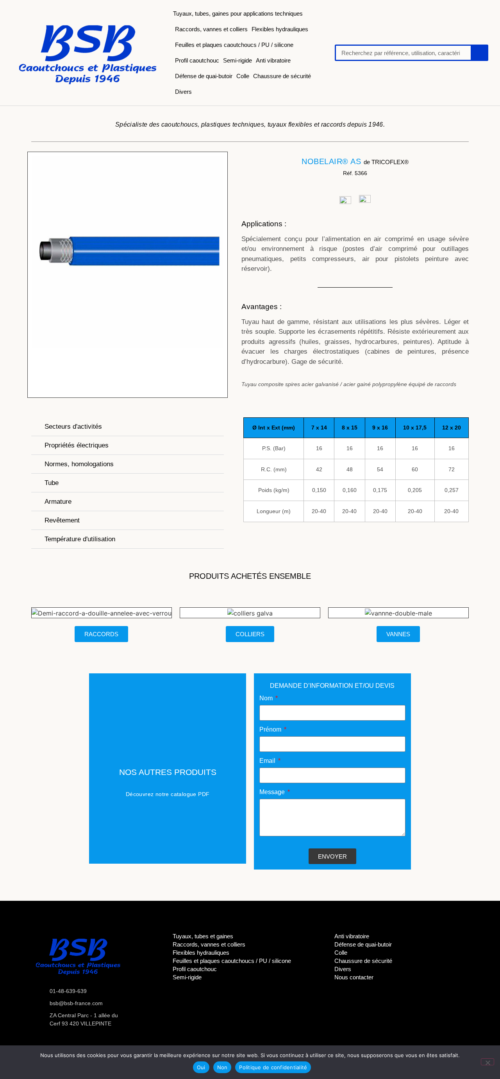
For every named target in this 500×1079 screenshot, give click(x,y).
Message (272, 792)
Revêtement (62, 520)
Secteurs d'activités (73, 426)
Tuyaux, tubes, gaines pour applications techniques (238, 13)
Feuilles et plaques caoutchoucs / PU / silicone (234, 44)
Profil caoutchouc (197, 60)
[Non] (487, 1061)
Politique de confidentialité (273, 1067)
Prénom (271, 729)
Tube (52, 483)
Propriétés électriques (77, 445)
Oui (201, 1067)
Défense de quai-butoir (203, 76)
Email (268, 761)
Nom (266, 698)
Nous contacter (353, 977)
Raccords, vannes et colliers (211, 29)
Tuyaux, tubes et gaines (203, 936)
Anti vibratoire (273, 60)
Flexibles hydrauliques (280, 29)
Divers (183, 91)
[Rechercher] (479, 53)
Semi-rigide (237, 60)
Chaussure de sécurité (282, 76)
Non (222, 1067)
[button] (127, 426)
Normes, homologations (79, 464)
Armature (58, 501)
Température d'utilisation (80, 539)
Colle (242, 76)
